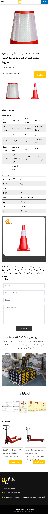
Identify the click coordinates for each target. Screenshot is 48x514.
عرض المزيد (15, 462)
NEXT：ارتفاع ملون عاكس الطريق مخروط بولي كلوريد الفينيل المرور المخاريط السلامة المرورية (24, 273)
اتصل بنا (40, 75)
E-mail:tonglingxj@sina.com (10, 73)
